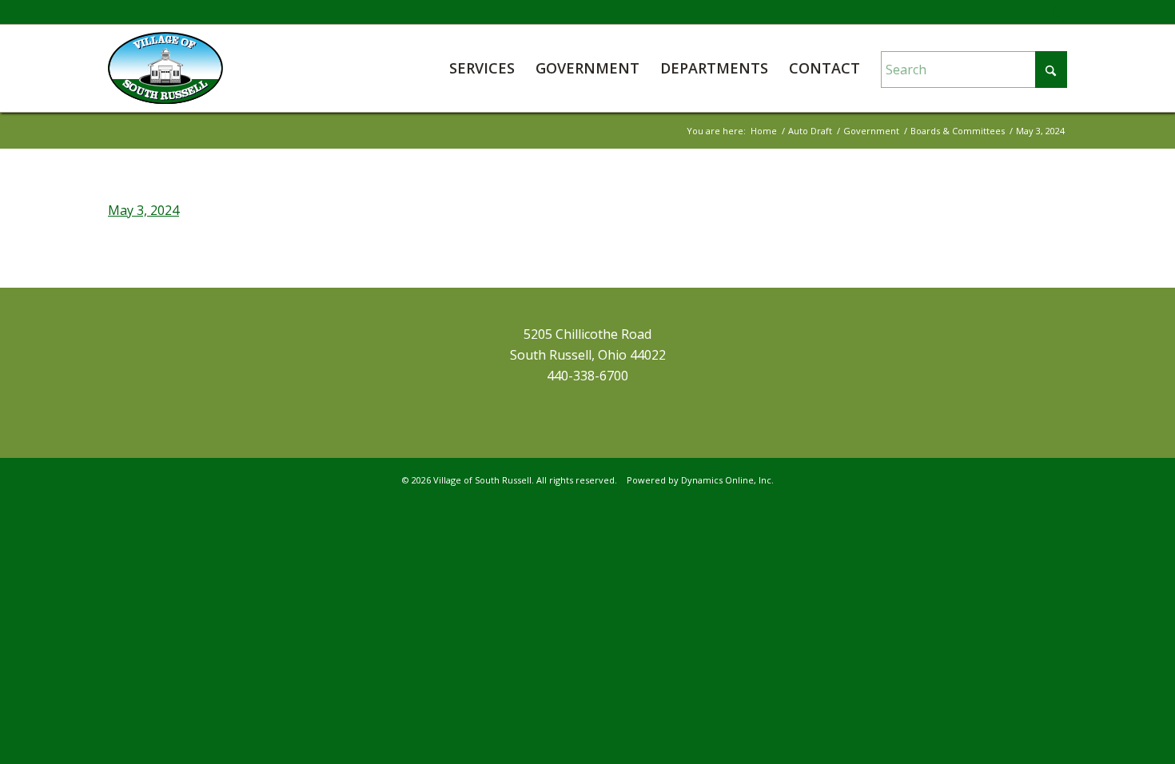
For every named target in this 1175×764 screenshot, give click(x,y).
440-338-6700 (587, 375)
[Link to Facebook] (1055, 12)
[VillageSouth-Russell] (165, 68)
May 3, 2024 (143, 210)
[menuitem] (482, 68)
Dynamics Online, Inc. (727, 480)
